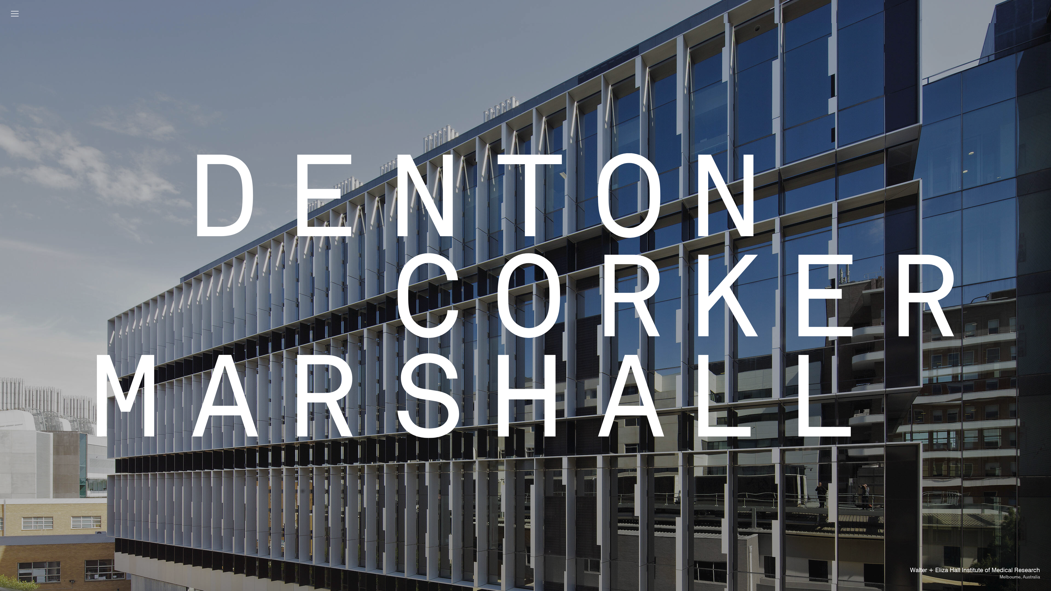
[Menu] (15, 15)
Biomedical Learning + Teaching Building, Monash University (956, 570)
